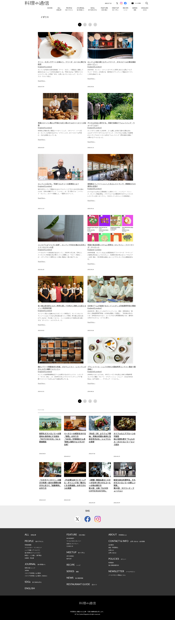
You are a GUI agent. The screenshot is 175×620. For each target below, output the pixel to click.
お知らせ (111, 550)
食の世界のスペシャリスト (33, 553)
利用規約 (111, 562)
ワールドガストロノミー (74, 541)
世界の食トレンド (30, 568)
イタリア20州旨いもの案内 (33, 573)
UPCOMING (70, 556)
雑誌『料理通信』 (113, 547)
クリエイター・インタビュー (33, 547)
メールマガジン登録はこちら (117, 575)
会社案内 (111, 545)
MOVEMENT (70, 538)
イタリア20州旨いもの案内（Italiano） (36, 576)
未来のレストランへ (72, 543)
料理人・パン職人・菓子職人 (33, 555)
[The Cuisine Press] (37, 3)
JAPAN (27, 570)
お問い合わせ (112, 553)
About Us (108, 3)
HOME (49, 8)
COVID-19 (70, 546)
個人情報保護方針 (113, 565)
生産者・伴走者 (29, 558)
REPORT (69, 559)
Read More (41, 81)
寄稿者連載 (28, 545)
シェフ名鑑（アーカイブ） (33, 550)
